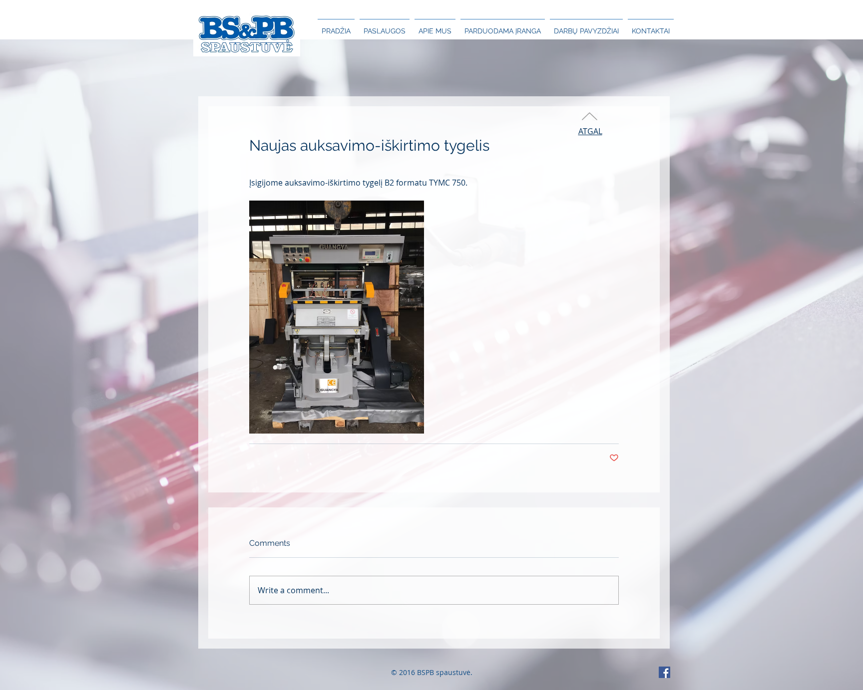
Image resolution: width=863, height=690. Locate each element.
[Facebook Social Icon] (664, 672)
